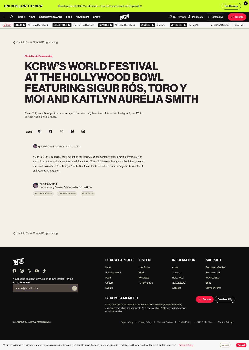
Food (69, 16)
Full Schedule (146, 282)
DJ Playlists (179, 17)
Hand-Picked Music (43, 193)
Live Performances (67, 193)
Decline (225, 345)
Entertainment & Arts (50, 16)
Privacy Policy (143, 322)
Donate (239, 17)
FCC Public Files (203, 322)
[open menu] (5, 17)
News (32, 16)
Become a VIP (213, 272)
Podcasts (197, 17)
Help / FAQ (178, 277)
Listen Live (217, 17)
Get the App (231, 6)
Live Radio (144, 267)
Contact (176, 287)
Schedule (239, 25)
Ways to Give (212, 277)
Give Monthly (225, 299)
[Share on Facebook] (50, 132)
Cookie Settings (226, 322)
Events (96, 16)
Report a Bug (127, 322)
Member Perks (213, 287)
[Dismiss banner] (246, 3)
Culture (109, 282)
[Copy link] (40, 132)
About (175, 267)
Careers (176, 272)
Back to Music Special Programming (37, 42)
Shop (208, 282)
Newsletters (82, 16)
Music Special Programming (38, 56)
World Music (87, 193)
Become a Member (216, 267)
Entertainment (113, 272)
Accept (241, 345)
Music (21, 16)
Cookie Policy (183, 322)
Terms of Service (163, 322)
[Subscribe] (74, 288)
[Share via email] (83, 132)
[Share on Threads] (61, 132)
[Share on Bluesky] (72, 132)
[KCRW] (18, 264)
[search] (12, 17)
